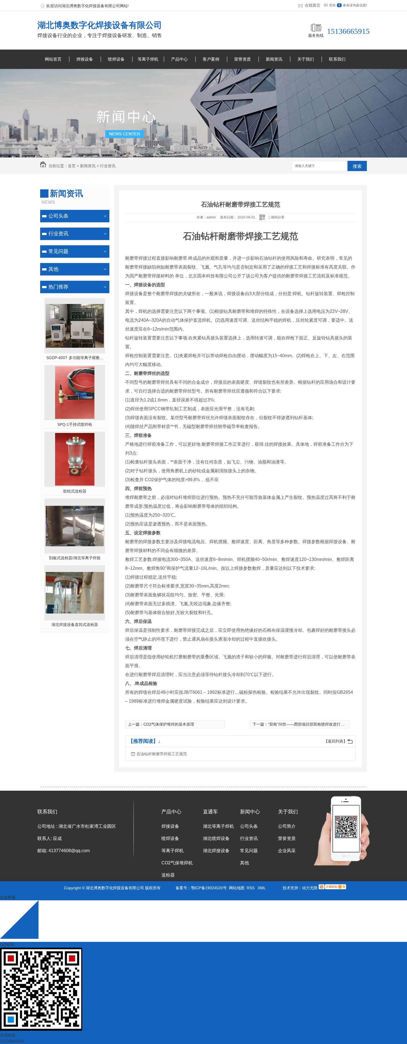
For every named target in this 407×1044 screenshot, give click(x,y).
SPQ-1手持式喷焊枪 (74, 424)
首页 (72, 166)
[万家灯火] (332, 888)
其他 (53, 269)
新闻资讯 (274, 59)
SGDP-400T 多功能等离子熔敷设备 (75, 357)
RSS (251, 888)
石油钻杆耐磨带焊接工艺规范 (161, 754)
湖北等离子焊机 (218, 826)
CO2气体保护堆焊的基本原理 (168, 724)
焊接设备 (84, 59)
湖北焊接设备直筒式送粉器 (74, 624)
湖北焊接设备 (216, 850)
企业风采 (287, 850)
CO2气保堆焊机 (177, 862)
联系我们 (337, 59)
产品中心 (179, 59)
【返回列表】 (335, 741)
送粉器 (168, 875)
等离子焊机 (148, 59)
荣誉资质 (242, 59)
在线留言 (312, 5)
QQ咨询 (7, 944)
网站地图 (236, 888)
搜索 (357, 166)
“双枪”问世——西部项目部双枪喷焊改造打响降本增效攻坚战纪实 (323, 724)
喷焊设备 (116, 59)
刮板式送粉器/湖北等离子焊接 (75, 558)
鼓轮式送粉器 (74, 491)
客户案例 (211, 59)
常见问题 (58, 251)
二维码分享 (276, 217)
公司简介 (287, 826)
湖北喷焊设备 (216, 838)
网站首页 (53, 59)
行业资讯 (107, 166)
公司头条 (58, 216)
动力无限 (310, 888)
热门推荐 (58, 287)
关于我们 (305, 59)
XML (262, 888)
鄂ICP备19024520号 (209, 888)
